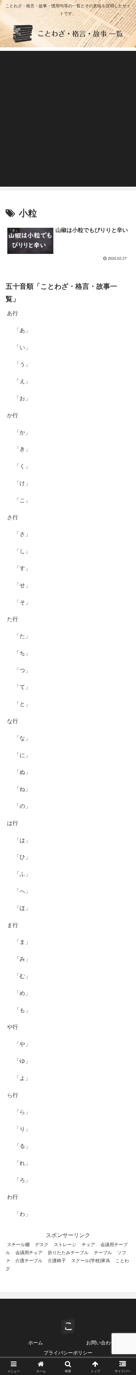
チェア (88, 1244)
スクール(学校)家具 (90, 1260)
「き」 (22, 449)
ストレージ (65, 1244)
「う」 (22, 364)
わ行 (12, 1197)
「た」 (22, 636)
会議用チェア (29, 1252)
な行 (12, 721)
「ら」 (22, 1112)
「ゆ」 (22, 1061)
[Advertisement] (68, 119)
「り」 (22, 1129)
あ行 (12, 313)
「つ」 (22, 670)
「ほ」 (22, 908)
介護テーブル (29, 1260)
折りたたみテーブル (68, 1252)
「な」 (22, 738)
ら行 (12, 1095)
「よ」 (22, 1078)
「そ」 (22, 602)
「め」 (22, 993)
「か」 (22, 432)
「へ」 (22, 891)
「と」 (22, 704)
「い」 (22, 347)
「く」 (22, 466)
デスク (41, 1244)
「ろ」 (22, 1180)
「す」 (22, 568)
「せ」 (22, 585)
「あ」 (22, 330)
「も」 (22, 1010)
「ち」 (22, 653)
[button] (122, 1033)
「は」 (22, 840)
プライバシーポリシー (68, 1352)
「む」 (22, 976)
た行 (12, 619)
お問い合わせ (100, 1342)
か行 (12, 415)
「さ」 (22, 534)
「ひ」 (22, 857)
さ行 (12, 517)
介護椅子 (57, 1260)
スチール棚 (18, 1244)
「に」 (22, 755)
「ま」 (22, 942)
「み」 (22, 959)
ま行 (12, 925)
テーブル (103, 1252)
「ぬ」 (22, 772)
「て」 (22, 687)
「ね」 (22, 789)
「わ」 (22, 1214)
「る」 (22, 1146)
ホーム (35, 1342)
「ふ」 (22, 874)
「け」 (22, 483)
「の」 (22, 806)
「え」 (22, 381)
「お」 (22, 398)
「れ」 (22, 1163)
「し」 (22, 551)
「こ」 (22, 500)
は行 (12, 823)
